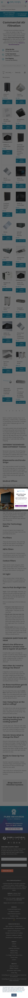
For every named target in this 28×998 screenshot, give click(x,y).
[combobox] (16, 503)
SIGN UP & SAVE (21, 505)
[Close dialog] (27, 489)
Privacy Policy (19, 991)
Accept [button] (14, 995)
